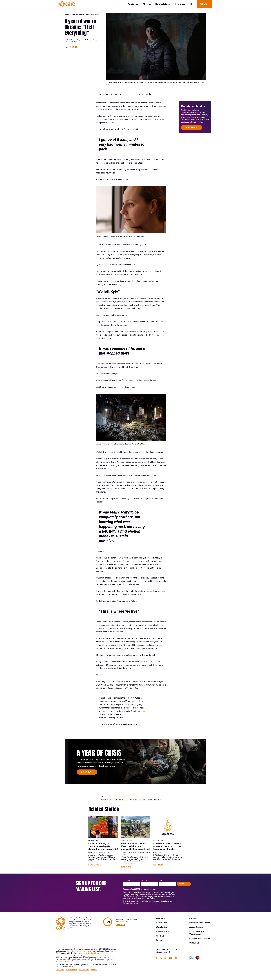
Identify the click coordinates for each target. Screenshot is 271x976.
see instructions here (91, 953)
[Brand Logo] (67, 4)
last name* (145, 880)
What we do (133, 4)
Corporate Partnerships (199, 923)
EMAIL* (161, 880)
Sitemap (94, 969)
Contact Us (194, 943)
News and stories (162, 4)
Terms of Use (84, 969)
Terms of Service (129, 903)
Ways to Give (161, 927)
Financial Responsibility (199, 938)
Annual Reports (196, 927)
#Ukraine (139, 698)
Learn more (120, 924)
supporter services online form (78, 951)
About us (147, 4)
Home (67, 14)
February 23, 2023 (132, 724)
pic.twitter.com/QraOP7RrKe (112, 718)
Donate (159, 940)
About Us (160, 936)
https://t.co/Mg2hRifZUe (110, 714)
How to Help (161, 923)
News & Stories (77, 14)
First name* (127, 880)
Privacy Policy (149, 898)
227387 (137, 889)
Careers (192, 918)
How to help (180, 4)
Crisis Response (92, 14)
